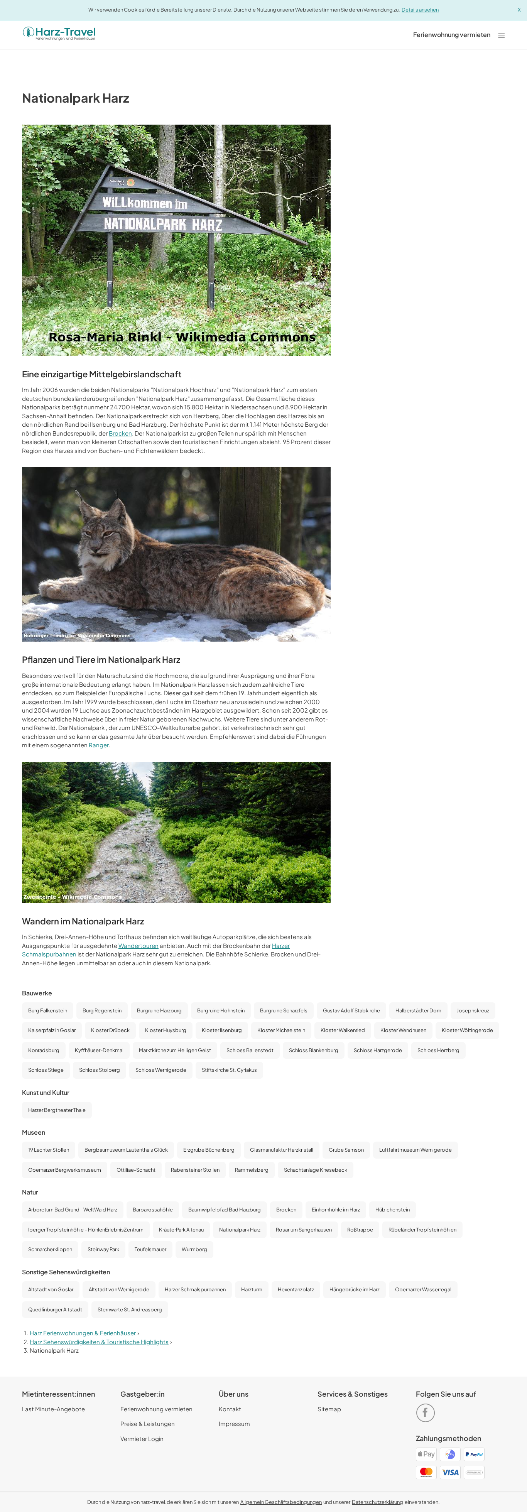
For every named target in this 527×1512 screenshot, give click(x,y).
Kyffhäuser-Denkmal (99, 1050)
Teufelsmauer (150, 1249)
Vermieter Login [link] (142, 1438)
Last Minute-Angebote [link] (53, 1408)
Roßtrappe (360, 1229)
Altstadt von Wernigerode (119, 1289)
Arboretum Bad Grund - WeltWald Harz (72, 1209)
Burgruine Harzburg (159, 1010)
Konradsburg (43, 1050)
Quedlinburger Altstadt (55, 1309)
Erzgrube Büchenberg (209, 1150)
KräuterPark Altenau (181, 1229)
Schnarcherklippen (50, 1249)
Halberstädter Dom (418, 1010)
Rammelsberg (252, 1170)
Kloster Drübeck (110, 1030)
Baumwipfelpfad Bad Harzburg (224, 1209)
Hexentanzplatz (296, 1289)
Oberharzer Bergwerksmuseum (64, 1170)
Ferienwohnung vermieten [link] (156, 1408)
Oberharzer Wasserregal (423, 1289)
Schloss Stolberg (99, 1070)
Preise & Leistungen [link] (147, 1423)
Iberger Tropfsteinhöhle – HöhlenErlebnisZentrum (86, 1229)
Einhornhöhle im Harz (336, 1209)
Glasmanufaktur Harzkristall (281, 1150)
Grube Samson (346, 1150)
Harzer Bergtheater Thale (57, 1110)
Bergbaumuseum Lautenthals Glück (126, 1150)
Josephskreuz (473, 1010)
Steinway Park (103, 1249)
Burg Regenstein (102, 1010)
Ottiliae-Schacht (136, 1170)
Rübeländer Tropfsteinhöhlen (422, 1229)
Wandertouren (138, 945)
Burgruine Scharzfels (283, 1010)
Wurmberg (194, 1249)
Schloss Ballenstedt (250, 1050)
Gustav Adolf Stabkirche (351, 1010)
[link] (451, 34)
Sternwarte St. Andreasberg (130, 1309)
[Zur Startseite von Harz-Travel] (59, 35)
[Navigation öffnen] (501, 34)
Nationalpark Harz (239, 1229)
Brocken (120, 433)
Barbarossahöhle (153, 1209)
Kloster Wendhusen (403, 1030)
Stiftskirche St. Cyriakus (229, 1070)
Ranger (98, 744)
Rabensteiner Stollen (195, 1170)
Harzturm (251, 1289)
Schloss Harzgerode (378, 1050)
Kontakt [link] (230, 1408)
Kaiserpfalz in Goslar (52, 1030)
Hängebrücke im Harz (354, 1289)
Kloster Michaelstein (281, 1030)
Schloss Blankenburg (313, 1050)
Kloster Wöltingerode (467, 1030)
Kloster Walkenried (343, 1030)
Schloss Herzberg (438, 1050)
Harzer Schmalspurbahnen (195, 1289)
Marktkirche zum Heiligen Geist (175, 1050)
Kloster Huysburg (165, 1030)
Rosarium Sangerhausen (304, 1229)
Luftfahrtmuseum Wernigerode (415, 1150)
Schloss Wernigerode (160, 1070)
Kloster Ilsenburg (222, 1030)
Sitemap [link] (329, 1408)
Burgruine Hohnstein (221, 1010)
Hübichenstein (392, 1209)
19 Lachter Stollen (48, 1150)
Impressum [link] (234, 1423)
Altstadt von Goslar (50, 1289)
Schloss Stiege (46, 1070)
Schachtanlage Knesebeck (315, 1170)
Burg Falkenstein (47, 1010)
